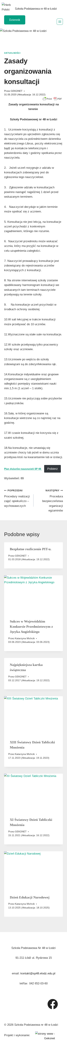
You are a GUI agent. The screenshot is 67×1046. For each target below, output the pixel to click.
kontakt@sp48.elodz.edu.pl (37, 973)
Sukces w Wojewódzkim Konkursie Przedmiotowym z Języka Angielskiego (31, 626)
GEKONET (17, 91)
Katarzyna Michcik (25, 638)
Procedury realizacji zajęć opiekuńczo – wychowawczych (17, 498)
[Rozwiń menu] (60, 22)
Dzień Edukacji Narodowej (29, 897)
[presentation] (33, 595)
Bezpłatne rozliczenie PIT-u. (30, 549)
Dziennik (14, 19)
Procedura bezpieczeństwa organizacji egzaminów (52, 500)
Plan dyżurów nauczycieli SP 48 (23, 469)
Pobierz (52, 468)
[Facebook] (52, 1004)
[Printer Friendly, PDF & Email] (52, 98)
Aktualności (12, 53)
